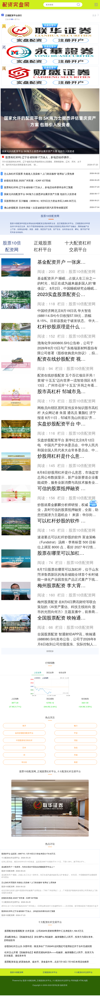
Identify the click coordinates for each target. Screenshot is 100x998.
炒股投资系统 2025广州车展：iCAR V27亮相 (27, 180)
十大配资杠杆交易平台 (83, 972)
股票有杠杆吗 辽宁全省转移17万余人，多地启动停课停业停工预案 (43, 157)
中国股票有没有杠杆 (24, 740)
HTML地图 (83, 980)
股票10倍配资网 (16, 972)
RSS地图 (74, 980)
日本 (24, 747)
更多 (94, 15)
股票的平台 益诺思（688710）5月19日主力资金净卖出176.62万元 (28, 853)
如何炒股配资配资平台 (24, 733)
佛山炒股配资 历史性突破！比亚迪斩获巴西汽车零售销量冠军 (36, 207)
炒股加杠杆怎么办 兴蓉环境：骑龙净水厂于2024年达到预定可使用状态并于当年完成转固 (48, 946)
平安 (76, 733)
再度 (76, 762)
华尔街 (24, 762)
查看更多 (50, 651)
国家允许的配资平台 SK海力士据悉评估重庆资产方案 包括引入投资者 (38, 151)
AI (24, 754)
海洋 (24, 725)
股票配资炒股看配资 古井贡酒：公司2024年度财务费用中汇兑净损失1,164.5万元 (44, 930)
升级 (76, 754)
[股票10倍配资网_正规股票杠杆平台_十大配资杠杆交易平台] (16, 4)
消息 (76, 740)
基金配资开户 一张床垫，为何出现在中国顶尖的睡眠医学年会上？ (28, 866)
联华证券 (56, 985)
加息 (76, 747)
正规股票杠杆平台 (50, 972)
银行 (76, 725)
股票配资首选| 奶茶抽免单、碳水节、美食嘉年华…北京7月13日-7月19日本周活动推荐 (47, 961)
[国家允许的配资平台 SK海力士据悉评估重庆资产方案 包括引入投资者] (50, 121)
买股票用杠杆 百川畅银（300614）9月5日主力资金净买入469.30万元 (40, 200)
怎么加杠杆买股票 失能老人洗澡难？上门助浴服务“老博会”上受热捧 (39, 173)
